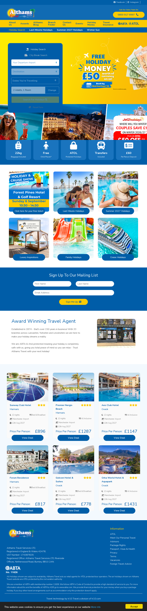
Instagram (134, 2)
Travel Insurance (108, 23)
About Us (12, 23)
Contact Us (67, 23)
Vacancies (115, 560)
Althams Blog (38, 23)
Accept (134, 606)
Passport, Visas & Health (122, 549)
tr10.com (96, 598)
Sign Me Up (72, 301)
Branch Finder (52, 23)
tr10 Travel (73, 598)
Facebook (120, 2)
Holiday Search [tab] (38, 49)
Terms (113, 556)
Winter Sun (93, 30)
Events (79, 23)
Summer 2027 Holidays (70, 30)
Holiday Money (91, 23)
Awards (24, 23)
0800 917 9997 (126, 14)
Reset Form (37, 107)
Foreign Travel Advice (121, 563)
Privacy (113, 552)
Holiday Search (17, 30)
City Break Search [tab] (38, 55)
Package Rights (118, 545)
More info (95, 607)
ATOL (113, 534)
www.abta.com (65, 587)
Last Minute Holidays (41, 30)
